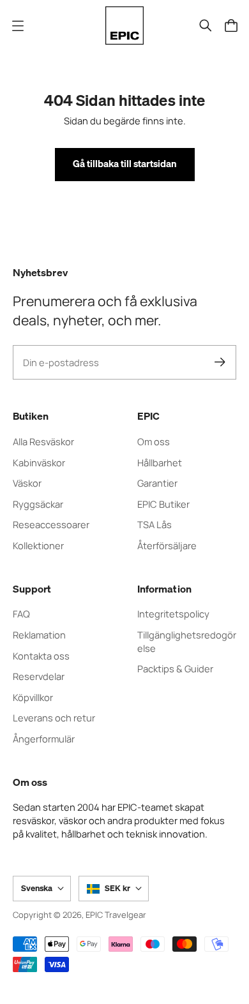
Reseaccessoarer (51, 524)
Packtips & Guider (175, 668)
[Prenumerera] (219, 362)
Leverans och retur (54, 717)
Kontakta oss (41, 655)
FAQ (21, 613)
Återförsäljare (167, 545)
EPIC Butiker (163, 504)
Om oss (153, 441)
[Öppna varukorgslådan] (231, 25)
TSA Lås (154, 524)
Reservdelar (38, 676)
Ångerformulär (44, 738)
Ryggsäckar (38, 504)
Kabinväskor (39, 462)
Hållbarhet (159, 462)
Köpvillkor (33, 697)
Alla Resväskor (43, 441)
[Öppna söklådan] (205, 25)
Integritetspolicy (173, 613)
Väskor (27, 482)
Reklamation (39, 634)
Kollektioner (38, 545)
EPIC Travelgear (116, 914)
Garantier (157, 482)
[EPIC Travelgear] (124, 25)
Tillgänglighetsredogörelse (186, 641)
